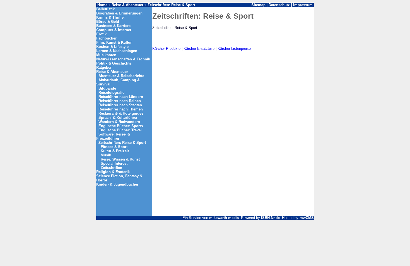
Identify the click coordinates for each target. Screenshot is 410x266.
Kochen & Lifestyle (112, 47)
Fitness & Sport (114, 147)
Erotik (101, 34)
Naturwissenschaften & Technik (123, 59)
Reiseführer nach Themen (120, 109)
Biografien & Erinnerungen (119, 13)
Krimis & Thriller (110, 17)
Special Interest (114, 163)
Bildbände (107, 88)
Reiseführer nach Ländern (120, 97)
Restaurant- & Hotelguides (120, 113)
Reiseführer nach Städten (120, 105)
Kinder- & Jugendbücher (117, 184)
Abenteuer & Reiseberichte (121, 76)
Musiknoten (106, 55)
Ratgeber (104, 67)
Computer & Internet (113, 30)
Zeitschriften (111, 168)
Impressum (303, 5)
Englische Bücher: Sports (120, 126)
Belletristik (105, 9)
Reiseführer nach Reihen (119, 101)
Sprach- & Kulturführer (118, 117)
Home (102, 5)
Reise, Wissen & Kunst (120, 159)
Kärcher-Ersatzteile (199, 48)
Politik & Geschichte (113, 63)
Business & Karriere (113, 26)
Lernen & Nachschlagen (116, 51)
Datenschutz (279, 5)
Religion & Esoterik (113, 172)
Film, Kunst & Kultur (114, 42)
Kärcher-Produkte (166, 48)
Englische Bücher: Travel (120, 130)
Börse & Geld (107, 21)
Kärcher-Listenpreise (234, 48)
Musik (106, 155)
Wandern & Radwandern (119, 122)
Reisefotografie (111, 92)
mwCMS (307, 218)
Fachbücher (106, 38)
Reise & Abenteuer (127, 5)
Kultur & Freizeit (115, 151)
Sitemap (258, 5)
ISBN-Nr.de (270, 218)
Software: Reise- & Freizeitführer (113, 136)
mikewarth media (224, 218)
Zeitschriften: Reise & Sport (171, 5)
